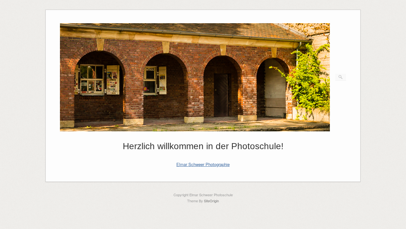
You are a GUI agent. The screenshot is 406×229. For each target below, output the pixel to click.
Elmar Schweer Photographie (203, 164)
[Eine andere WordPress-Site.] (195, 130)
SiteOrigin (211, 200)
